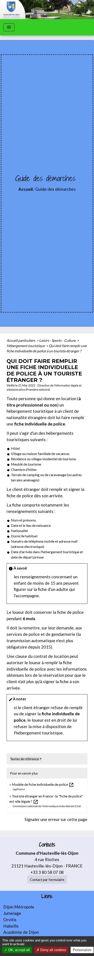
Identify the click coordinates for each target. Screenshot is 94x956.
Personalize (82, 950)
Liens (47, 896)
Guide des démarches (55, 189)
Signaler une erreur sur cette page (55, 819)
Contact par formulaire (47, 879)
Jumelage (12, 913)
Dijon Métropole (18, 906)
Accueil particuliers (21, 340)
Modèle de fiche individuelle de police (43, 784)
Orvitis (9, 919)
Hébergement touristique (26, 346)
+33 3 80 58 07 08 (47, 872)
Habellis (11, 925)
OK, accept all (18, 950)
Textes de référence (24, 759)
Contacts (47, 844)
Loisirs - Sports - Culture (57, 340)
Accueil (25, 189)
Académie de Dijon (21, 932)
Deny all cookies (52, 950)
